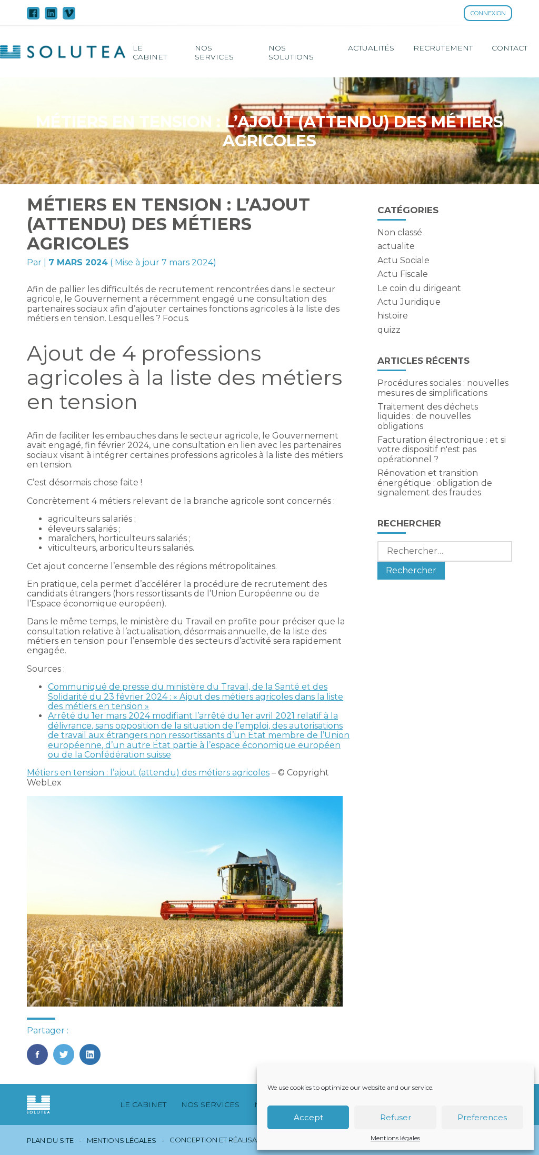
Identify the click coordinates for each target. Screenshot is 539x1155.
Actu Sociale (403, 260)
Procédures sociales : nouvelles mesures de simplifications (442, 387)
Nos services (214, 52)
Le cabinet (150, 52)
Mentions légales (395, 1138)
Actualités (371, 48)
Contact (509, 48)
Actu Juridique (409, 302)
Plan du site (50, 1140)
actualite (396, 246)
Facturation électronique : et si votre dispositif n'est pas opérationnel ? (441, 449)
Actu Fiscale (402, 274)
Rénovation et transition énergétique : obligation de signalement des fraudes (434, 482)
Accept (308, 1117)
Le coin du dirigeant (419, 288)
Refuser (395, 1117)
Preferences (482, 1117)
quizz (389, 330)
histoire (392, 316)
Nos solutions (291, 52)
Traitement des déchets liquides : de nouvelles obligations (427, 416)
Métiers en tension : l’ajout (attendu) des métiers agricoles (148, 773)
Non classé (399, 232)
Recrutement (443, 48)
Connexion (488, 13)
